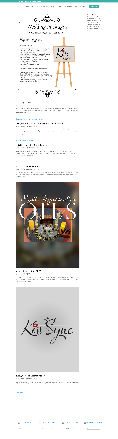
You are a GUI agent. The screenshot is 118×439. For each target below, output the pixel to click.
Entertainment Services (35, 105)
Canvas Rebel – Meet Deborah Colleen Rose (58, 408)
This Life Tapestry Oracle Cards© (31, 144)
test (18, 105)
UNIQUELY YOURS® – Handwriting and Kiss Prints (40, 123)
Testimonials (44, 6)
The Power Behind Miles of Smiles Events (75, 6)
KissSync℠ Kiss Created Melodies (31, 375)
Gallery (60, 6)
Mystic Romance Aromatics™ (29, 166)
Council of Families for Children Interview (57, 404)
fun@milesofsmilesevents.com (27, 404)
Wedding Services (45, 105)
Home (27, 6)
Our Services (34, 6)
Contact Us (53, 6)
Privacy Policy (81, 404)
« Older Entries (19, 392)
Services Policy (81, 406)
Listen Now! (94, 6)
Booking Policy (81, 408)
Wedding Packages (25, 102)
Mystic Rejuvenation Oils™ (28, 271)
